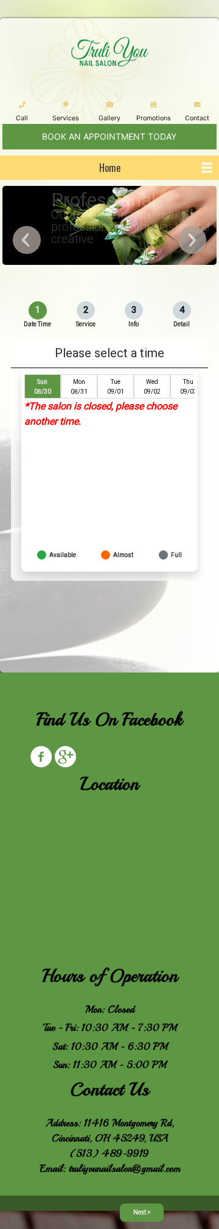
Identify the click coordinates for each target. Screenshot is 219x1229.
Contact (197, 118)
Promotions (153, 118)
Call (22, 118)
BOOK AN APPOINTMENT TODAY (109, 136)
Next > (142, 1212)
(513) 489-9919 (109, 1154)
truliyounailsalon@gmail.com (124, 1169)
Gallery (109, 118)
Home (109, 167)
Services (65, 118)
